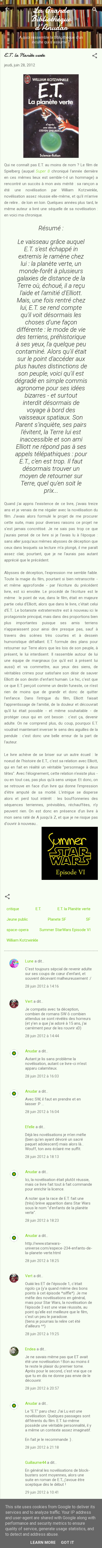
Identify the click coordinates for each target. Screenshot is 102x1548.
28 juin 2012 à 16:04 (42, 1111)
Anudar (31, 1051)
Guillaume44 (35, 1462)
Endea (30, 1349)
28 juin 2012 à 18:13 (42, 1156)
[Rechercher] (95, 11)
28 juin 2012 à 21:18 (42, 1447)
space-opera (18, 929)
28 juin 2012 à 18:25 (42, 1260)
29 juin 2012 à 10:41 (42, 1492)
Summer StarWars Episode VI (64, 929)
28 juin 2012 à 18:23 (42, 1220)
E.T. (38, 909)
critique (13, 909)
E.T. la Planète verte (74, 909)
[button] (95, 57)
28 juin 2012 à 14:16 (42, 986)
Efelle (30, 1127)
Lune (29, 961)
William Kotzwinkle (22, 940)
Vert (28, 1001)
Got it (67, 1542)
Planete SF (57, 919)
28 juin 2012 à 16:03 (42, 1076)
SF (88, 919)
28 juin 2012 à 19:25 (42, 1334)
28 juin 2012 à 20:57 (42, 1388)
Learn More (43, 1542)
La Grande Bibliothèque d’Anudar (51, 18)
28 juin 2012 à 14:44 (42, 1036)
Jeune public (17, 919)
